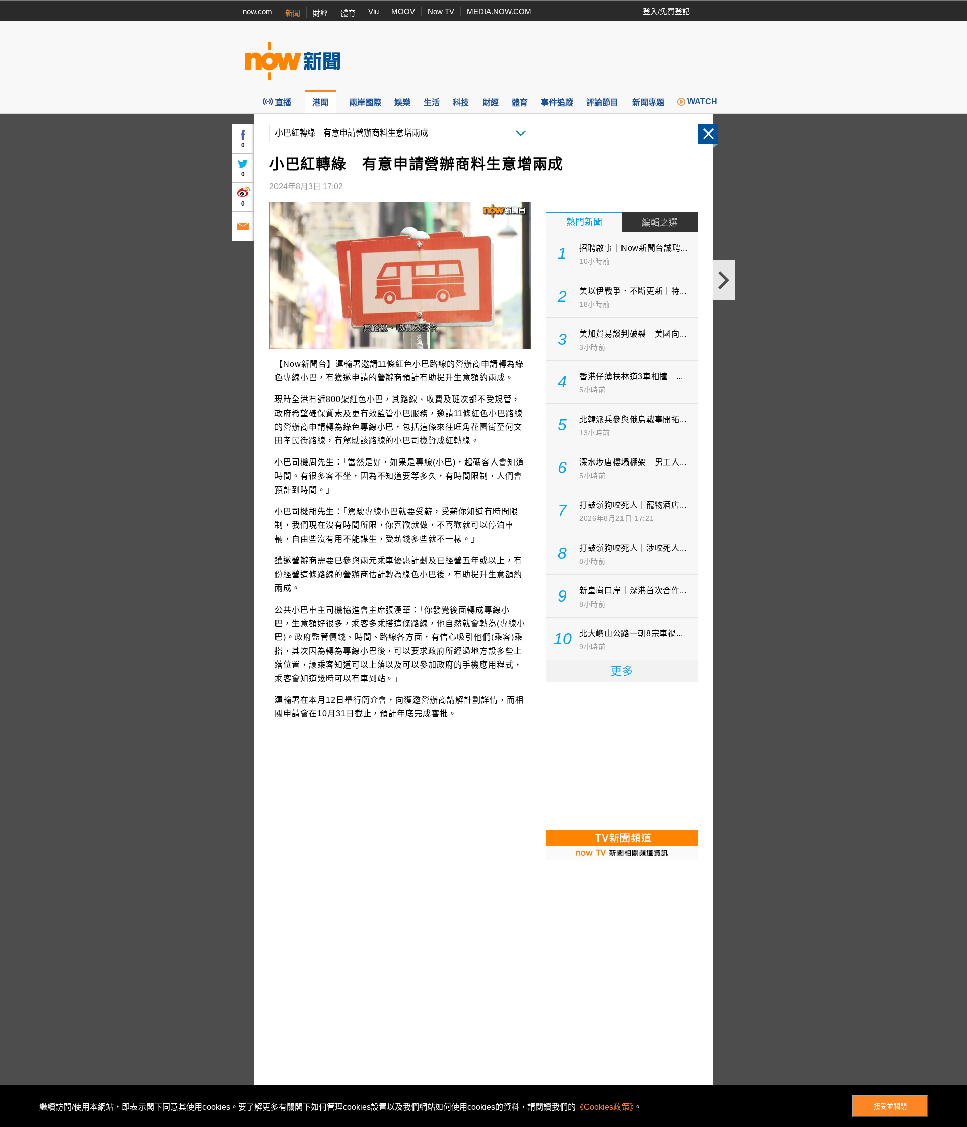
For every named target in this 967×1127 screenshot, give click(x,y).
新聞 (292, 13)
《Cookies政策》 (605, 1107)
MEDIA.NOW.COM (499, 11)
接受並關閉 (890, 1106)
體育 (348, 13)
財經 (320, 13)
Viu (373, 11)
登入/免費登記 (666, 11)
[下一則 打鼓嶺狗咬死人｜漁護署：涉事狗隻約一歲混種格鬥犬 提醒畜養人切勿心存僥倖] (724, 280)
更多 (622, 671)
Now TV (441, 11)
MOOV (403, 11)
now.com (257, 11)
